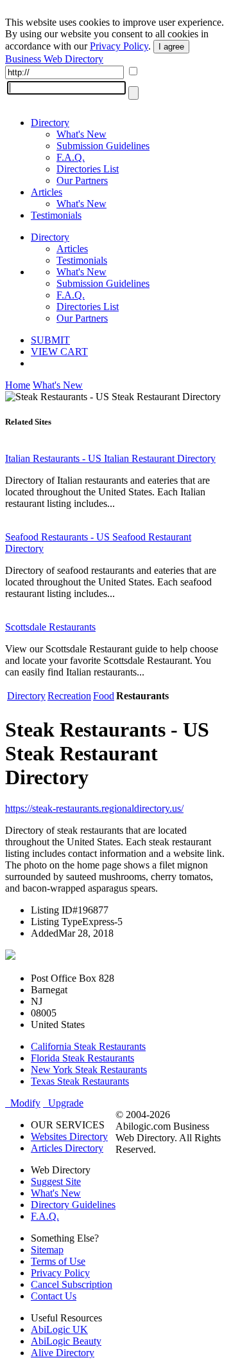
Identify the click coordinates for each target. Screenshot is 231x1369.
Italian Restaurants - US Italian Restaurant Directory (110, 458)
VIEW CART (59, 351)
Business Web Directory (54, 58)
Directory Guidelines (73, 1204)
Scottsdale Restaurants (50, 626)
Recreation (69, 695)
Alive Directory (62, 1352)
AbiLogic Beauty (66, 1341)
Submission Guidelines (103, 145)
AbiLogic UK (59, 1329)
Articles (46, 192)
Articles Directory (67, 1148)
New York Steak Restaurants (89, 1069)
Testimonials (56, 215)
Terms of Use (58, 1261)
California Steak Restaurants (88, 1046)
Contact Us (53, 1296)
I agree (171, 46)
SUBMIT (50, 340)
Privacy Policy (119, 46)
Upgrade (63, 1103)
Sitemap (47, 1249)
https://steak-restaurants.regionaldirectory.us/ (94, 808)
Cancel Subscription (71, 1284)
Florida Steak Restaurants (82, 1057)
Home (17, 385)
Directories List (87, 168)
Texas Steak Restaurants (80, 1081)
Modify (22, 1103)
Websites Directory (69, 1136)
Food (103, 695)
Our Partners (82, 180)
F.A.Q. (70, 157)
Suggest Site (56, 1181)
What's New (81, 134)
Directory (50, 122)
